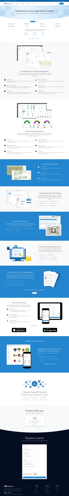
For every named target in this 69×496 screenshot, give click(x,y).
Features (17, 3)
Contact (57, 491)
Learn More (34, 292)
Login (57, 3)
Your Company (26, 449)
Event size (24, 459)
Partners (58, 0)
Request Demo (34, 477)
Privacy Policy (47, 491)
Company (54, 0)
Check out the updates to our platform (10, 0)
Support (46, 489)
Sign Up (61, 3)
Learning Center (62, 0)
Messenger (36, 492)
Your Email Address (26, 452)
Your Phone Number (27, 456)
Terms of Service (47, 492)
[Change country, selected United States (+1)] (24, 457)
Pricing (23, 3)
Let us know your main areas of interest (29, 466)
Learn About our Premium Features (34, 38)
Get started (34, 424)
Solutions (36, 489)
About (33, 3)
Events (28, 3)
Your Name (24, 445)
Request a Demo (32, 21)
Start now (37, 21)
